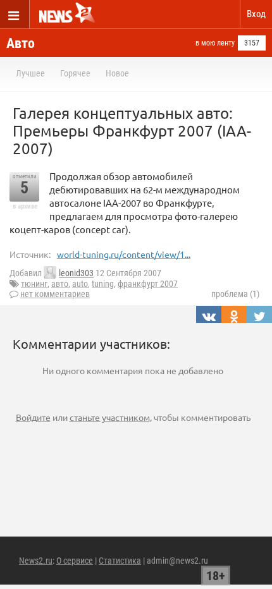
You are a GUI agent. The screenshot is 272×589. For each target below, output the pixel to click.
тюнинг (34, 284)
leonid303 (76, 273)
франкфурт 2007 (148, 284)
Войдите (33, 417)
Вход (256, 14)
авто (59, 284)
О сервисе (74, 561)
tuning (103, 284)
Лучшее (30, 73)
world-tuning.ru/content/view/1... (123, 254)
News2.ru (36, 561)
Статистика (120, 561)
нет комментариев (55, 294)
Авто (20, 43)
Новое (117, 73)
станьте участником (110, 417)
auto (80, 284)
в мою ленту (215, 43)
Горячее (75, 73)
